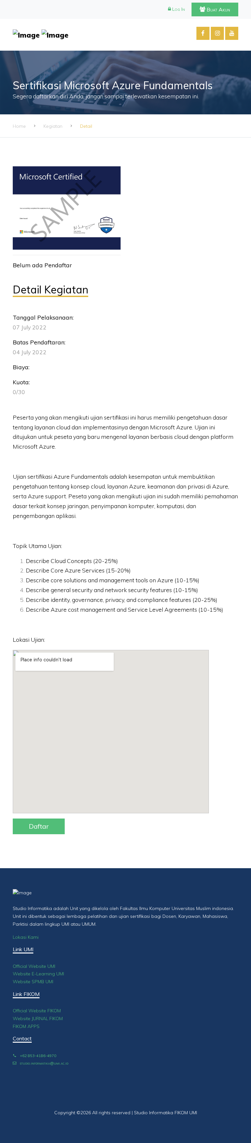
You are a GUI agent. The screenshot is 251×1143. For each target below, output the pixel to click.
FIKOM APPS (26, 1026)
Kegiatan (52, 126)
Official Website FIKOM (37, 1011)
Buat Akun (217, 9)
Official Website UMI (34, 966)
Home (19, 126)
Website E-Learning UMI (38, 974)
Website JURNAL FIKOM (38, 1018)
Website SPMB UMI (33, 982)
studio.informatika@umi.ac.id (43, 1063)
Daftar (39, 826)
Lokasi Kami (26, 937)
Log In (178, 9)
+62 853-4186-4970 (37, 1055)
